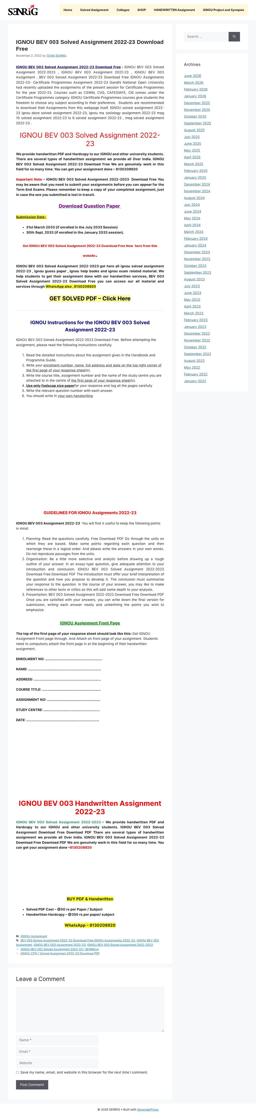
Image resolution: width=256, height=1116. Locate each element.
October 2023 (195, 266)
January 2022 (195, 381)
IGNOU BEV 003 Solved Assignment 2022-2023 (120, 944)
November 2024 (197, 191)
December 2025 (197, 103)
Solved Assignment (94, 10)
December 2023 (197, 252)
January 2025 (195, 178)
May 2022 (192, 367)
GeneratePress (148, 1109)
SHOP (141, 10)
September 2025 (197, 123)
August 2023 (194, 279)
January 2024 (195, 245)
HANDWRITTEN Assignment (174, 10)
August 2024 (194, 198)
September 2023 (197, 273)
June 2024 (192, 211)
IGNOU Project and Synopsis (223, 10)
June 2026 (192, 76)
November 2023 (197, 259)
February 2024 (196, 239)
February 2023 (196, 320)
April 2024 (192, 225)
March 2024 (193, 232)
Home (68, 10)
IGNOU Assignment (34, 936)
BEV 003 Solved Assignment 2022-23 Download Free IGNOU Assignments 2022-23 (78, 940)
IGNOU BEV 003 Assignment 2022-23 (60, 944)
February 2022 (195, 374)
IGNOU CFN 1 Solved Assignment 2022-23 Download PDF (60, 953)
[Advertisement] (90, 453)
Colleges (123, 10)
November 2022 (197, 340)
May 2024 (192, 218)
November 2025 (197, 110)
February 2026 (196, 89)
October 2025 (195, 117)
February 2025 (195, 171)
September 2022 (197, 354)
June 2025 (192, 144)
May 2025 (192, 150)
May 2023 (192, 300)
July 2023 (192, 286)
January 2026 (195, 96)
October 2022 (195, 347)
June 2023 (192, 293)
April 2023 (192, 306)
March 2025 (193, 164)
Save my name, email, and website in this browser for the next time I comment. (84, 1072)
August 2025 (194, 130)
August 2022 (194, 361)
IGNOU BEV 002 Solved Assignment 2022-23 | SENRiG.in (60, 949)
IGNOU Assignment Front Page (90, 623)
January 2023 (195, 327)
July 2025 (192, 137)
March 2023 (193, 313)
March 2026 (193, 83)
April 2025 (192, 157)
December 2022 (197, 334)
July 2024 (192, 205)
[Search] (234, 36)
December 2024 (197, 184)
